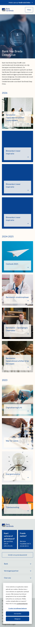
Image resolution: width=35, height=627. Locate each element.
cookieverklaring (22, 603)
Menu (29, 10)
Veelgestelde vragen (8, 624)
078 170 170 (8, 546)
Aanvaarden (17, 613)
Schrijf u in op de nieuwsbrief (17, 555)
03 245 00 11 (24, 546)
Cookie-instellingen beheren (17, 608)
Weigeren (17, 619)
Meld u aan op (19, 2)
